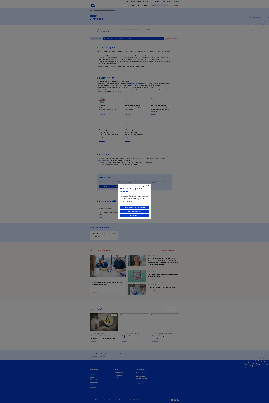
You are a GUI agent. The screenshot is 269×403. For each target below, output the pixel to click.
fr (146, 185)
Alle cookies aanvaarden (134, 211)
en (143, 185)
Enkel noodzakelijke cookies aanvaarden (134, 207)
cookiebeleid (132, 204)
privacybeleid (142, 204)
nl (149, 185)
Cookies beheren (134, 215)
